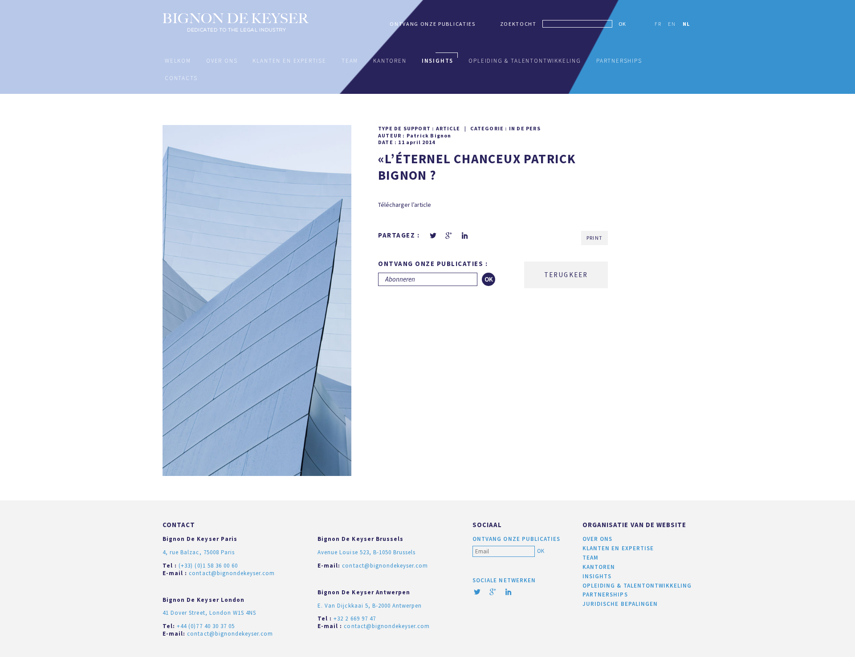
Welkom (178, 60)
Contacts (181, 78)
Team (350, 60)
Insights (438, 60)
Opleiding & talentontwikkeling (524, 60)
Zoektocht (518, 23)
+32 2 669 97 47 (355, 618)
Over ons (222, 60)
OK (622, 23)
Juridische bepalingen (620, 604)
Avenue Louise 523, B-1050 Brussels (366, 552)
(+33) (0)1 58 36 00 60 (208, 565)
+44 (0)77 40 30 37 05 (206, 626)
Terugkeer (566, 274)
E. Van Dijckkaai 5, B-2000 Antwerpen (370, 605)
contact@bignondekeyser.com (232, 573)
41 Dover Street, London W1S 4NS (209, 613)
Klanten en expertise (289, 60)
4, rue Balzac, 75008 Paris (199, 552)
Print (594, 237)
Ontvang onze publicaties (432, 23)
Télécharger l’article (404, 205)
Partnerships (619, 60)
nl (686, 23)
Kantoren (390, 60)
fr (658, 23)
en (672, 23)
